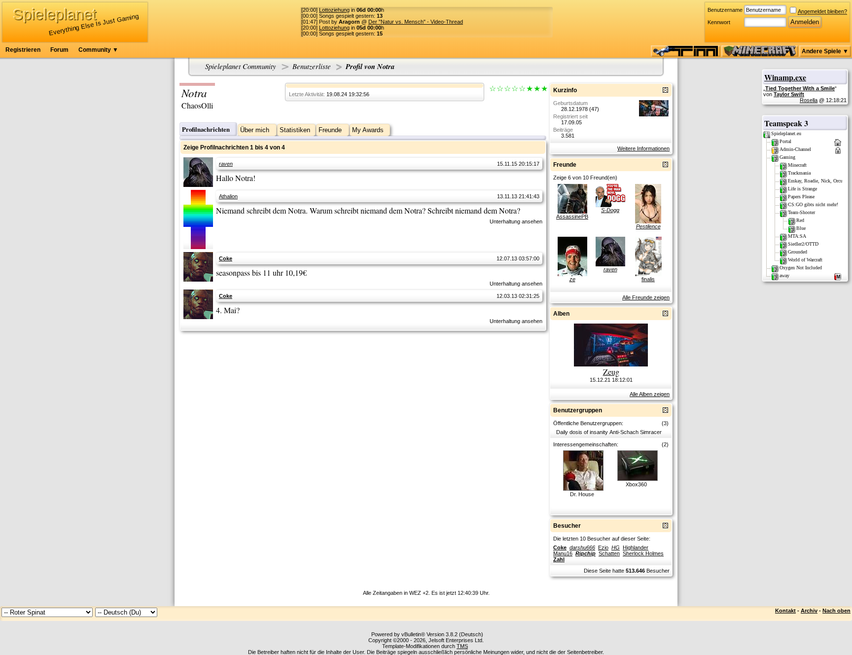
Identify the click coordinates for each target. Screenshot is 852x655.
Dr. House (582, 494)
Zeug (611, 371)
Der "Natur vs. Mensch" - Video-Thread (415, 22)
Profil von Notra (370, 66)
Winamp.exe (785, 77)
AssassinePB (572, 216)
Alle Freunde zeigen (646, 297)
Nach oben (836, 611)
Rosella (808, 100)
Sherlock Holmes (643, 553)
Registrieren (22, 49)
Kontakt (785, 611)
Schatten (609, 553)
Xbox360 (636, 484)
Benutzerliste (311, 66)
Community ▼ (98, 49)
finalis (648, 279)
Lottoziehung (334, 10)
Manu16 (562, 553)
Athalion (228, 196)
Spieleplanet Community (240, 66)
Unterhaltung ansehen (516, 221)
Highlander (635, 547)
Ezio (603, 547)
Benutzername (725, 10)
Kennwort (719, 22)
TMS (462, 646)
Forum (59, 49)
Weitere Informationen (643, 148)
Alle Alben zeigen (650, 394)
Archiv (809, 611)
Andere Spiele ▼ (825, 51)
